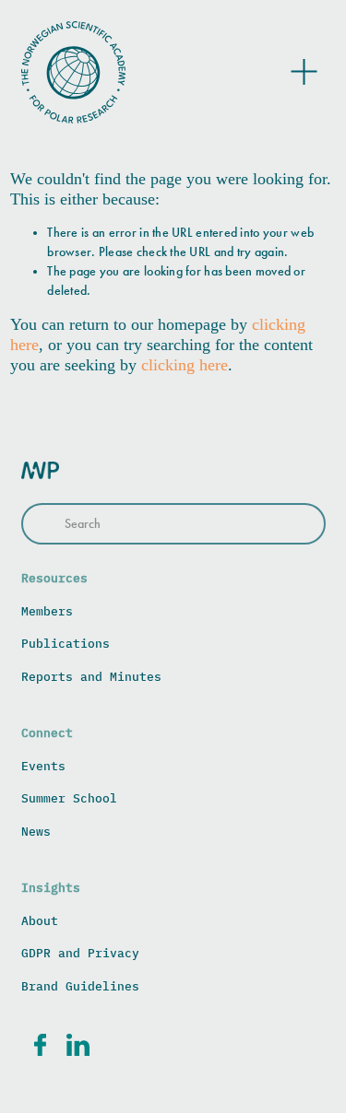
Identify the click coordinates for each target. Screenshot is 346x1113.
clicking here (184, 365)
